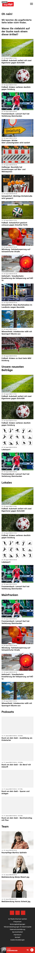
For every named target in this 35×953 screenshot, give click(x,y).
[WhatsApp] (23, 913)
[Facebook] (12, 913)
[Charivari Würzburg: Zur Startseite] (8, 4)
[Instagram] (17, 913)
